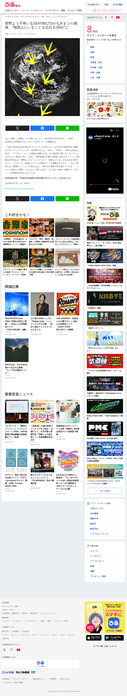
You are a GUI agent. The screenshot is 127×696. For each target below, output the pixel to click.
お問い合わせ (65, 679)
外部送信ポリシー (39, 679)
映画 (106, 4)
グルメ (54, 635)
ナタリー (20, 34)
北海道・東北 (96, 62)
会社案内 (5, 679)
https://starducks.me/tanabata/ (19, 188)
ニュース (25, 10)
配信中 (93, 523)
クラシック (24, 635)
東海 (92, 57)
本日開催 (94, 513)
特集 (92, 566)
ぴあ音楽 (25, 631)
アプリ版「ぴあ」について (106, 646)
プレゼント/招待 (74, 10)
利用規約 (52, 679)
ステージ (13, 635)
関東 (92, 47)
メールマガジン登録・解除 (12, 682)
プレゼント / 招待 (98, 576)
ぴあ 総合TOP (93, 4)
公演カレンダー (97, 508)
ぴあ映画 (15, 631)
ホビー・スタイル (67, 635)
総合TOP (5, 631)
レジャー (45, 635)
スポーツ (35, 635)
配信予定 (94, 528)
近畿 (92, 52)
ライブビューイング (99, 533)
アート (4, 635)
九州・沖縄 (95, 77)
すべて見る (105, 490)
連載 (63, 10)
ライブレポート (52, 10)
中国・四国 (95, 72)
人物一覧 (5, 638)
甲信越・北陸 (96, 67)
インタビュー (37, 10)
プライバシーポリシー (20, 679)
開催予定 (94, 518)
